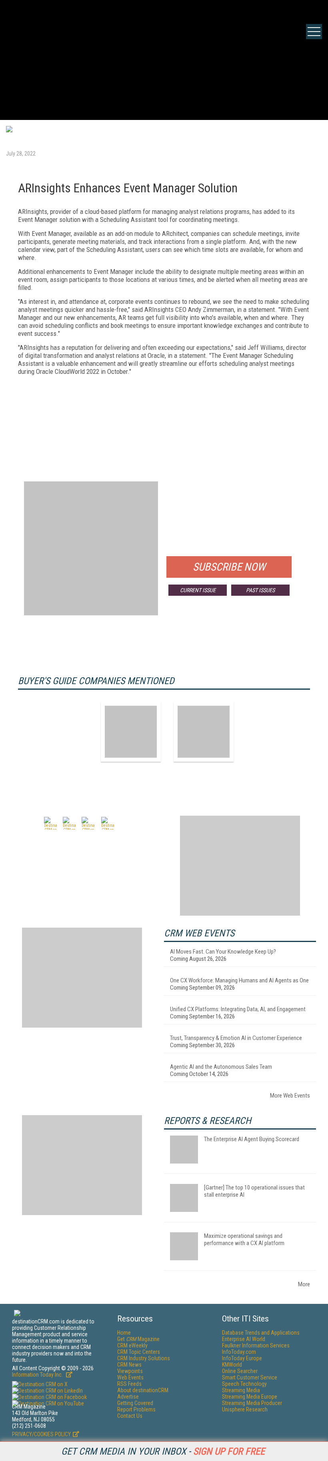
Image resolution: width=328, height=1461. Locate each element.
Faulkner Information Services (256, 1345)
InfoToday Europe (242, 1358)
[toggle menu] (314, 31)
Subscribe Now (229, 567)
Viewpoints (130, 1371)
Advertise (128, 1396)
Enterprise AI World (243, 1339)
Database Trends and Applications (261, 1332)
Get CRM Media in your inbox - (163, 1451)
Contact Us (129, 1416)
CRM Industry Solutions (143, 1358)
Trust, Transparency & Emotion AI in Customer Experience (236, 1038)
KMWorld (232, 1364)
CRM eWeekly (132, 1345)
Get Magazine (138, 1339)
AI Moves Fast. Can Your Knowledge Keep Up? (223, 951)
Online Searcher (240, 1371)
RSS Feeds (129, 1384)
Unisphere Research (245, 1409)
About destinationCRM (142, 1390)
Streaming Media (241, 1390)
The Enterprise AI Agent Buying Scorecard (251, 1139)
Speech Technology (244, 1384)
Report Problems (136, 1409)
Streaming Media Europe (249, 1396)
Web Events (130, 1377)
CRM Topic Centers (138, 1352)
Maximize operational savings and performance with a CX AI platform (244, 1239)
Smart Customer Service (249, 1377)
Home (124, 1332)
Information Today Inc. (38, 1374)
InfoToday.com (239, 1352)
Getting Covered (135, 1403)
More (304, 1284)
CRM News (129, 1364)
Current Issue (198, 590)
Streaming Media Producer (252, 1403)
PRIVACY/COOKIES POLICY (41, 1434)
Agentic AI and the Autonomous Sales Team (221, 1066)
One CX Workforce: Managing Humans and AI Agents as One (239, 980)
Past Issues (260, 590)
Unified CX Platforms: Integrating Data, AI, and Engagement (238, 1009)
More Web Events (290, 1095)
